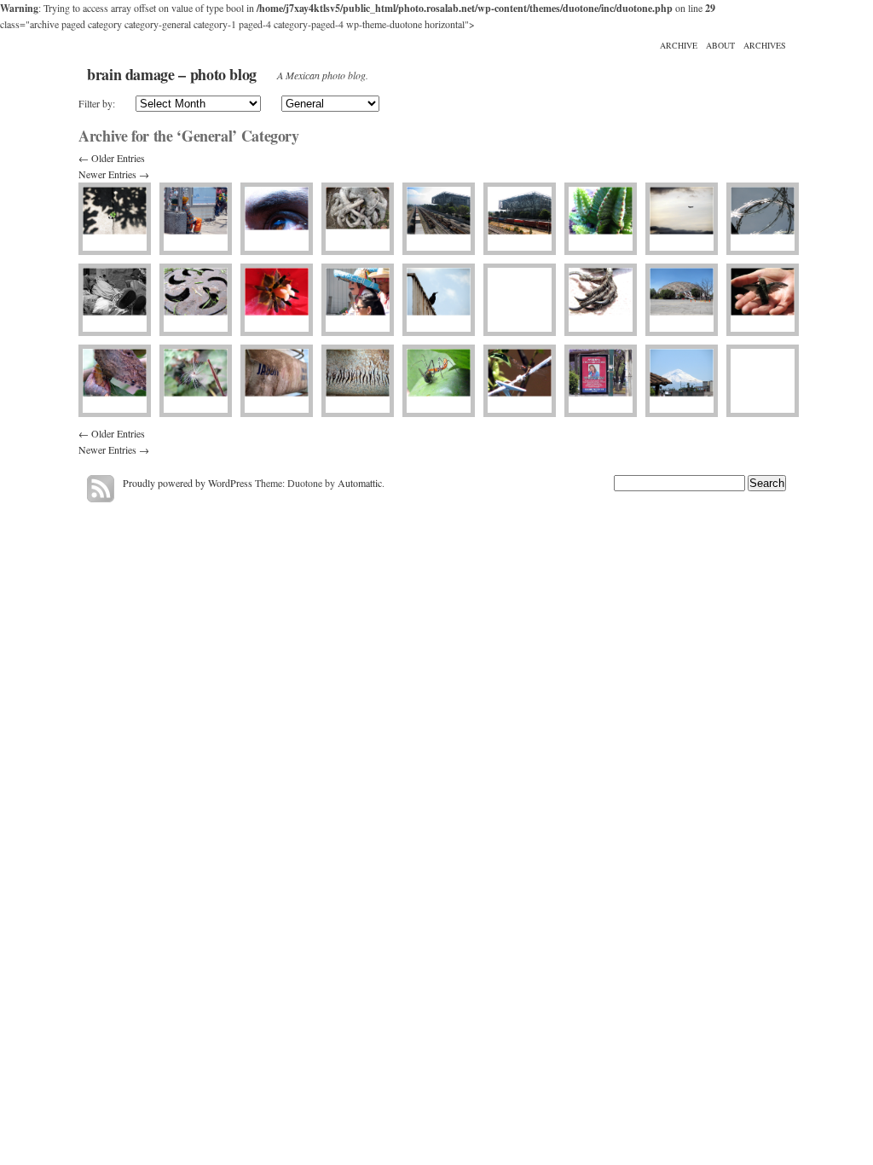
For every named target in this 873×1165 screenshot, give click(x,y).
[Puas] (762, 219)
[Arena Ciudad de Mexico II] (438, 219)
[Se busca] (600, 381)
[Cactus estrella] (600, 219)
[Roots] (357, 219)
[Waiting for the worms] (438, 300)
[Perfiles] (357, 300)
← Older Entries (111, 158)
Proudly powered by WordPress (187, 483)
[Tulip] (276, 300)
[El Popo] (681, 381)
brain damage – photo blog (172, 74)
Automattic (360, 483)
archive (678, 45)
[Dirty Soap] (276, 381)
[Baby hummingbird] (762, 300)
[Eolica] (195, 381)
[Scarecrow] (114, 300)
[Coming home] (681, 219)
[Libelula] (519, 381)
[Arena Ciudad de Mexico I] (519, 219)
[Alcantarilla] (195, 300)
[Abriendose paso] (114, 219)
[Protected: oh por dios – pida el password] (762, 381)
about (720, 45)
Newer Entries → (113, 174)
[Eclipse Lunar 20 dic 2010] (519, 300)
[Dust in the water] (357, 381)
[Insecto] (438, 381)
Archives (764, 45)
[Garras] (600, 300)
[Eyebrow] (276, 219)
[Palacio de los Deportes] (681, 300)
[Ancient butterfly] (114, 381)
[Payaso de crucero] (195, 219)
